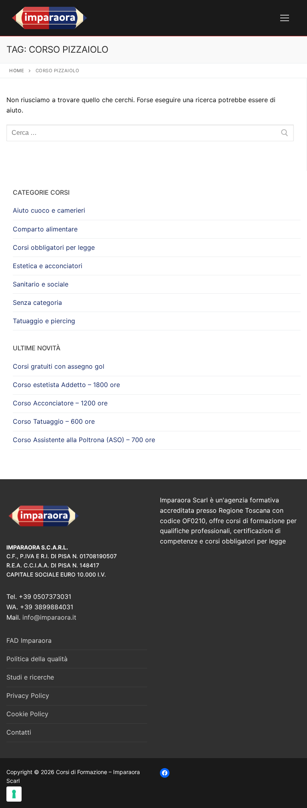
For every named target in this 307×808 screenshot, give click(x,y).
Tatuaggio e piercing (44, 321)
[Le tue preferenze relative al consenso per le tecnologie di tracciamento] (14, 794)
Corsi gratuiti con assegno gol (58, 366)
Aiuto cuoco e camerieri (49, 210)
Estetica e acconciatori (47, 266)
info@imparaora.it (49, 617)
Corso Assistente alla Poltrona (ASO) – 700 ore (84, 440)
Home (16, 70)
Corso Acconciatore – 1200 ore (60, 403)
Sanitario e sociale (40, 284)
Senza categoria (37, 302)
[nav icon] (284, 18)
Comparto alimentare (45, 229)
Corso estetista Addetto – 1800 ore (66, 385)
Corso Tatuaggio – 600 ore (54, 421)
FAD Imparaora (29, 640)
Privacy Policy (27, 695)
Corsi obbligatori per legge (54, 247)
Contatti (18, 732)
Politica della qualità (37, 659)
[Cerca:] (150, 132)
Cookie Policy (27, 714)
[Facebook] (164, 773)
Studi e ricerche (30, 677)
